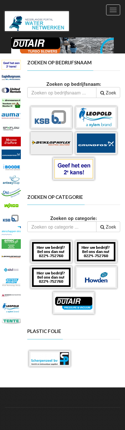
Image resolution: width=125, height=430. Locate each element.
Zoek (110, 92)
